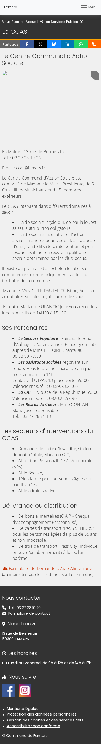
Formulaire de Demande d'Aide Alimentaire (50, 568)
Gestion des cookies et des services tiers (45, 720)
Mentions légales (22, 708)
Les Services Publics (61, 21)
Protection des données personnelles (42, 714)
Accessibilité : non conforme (33, 725)
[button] (27, 44)
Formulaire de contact (29, 613)
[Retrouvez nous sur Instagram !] (25, 690)
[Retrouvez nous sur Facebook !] (8, 690)
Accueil (32, 21)
